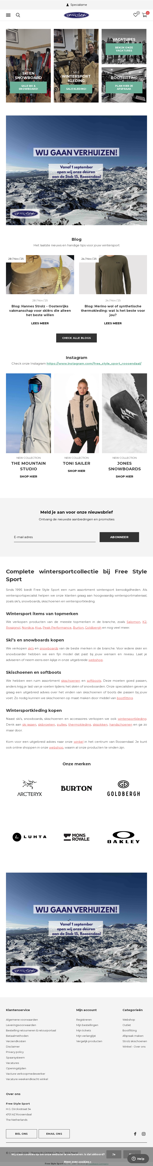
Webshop (129, 1019)
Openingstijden (16, 1068)
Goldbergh (93, 627)
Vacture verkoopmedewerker (25, 1073)
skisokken (100, 724)
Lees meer (40, 323)
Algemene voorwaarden (22, 1019)
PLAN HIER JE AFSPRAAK (124, 87)
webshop (95, 660)
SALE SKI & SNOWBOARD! (28, 87)
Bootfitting (130, 1030)
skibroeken (46, 724)
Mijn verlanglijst (86, 1035)
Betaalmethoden (17, 1035)
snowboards (49, 648)
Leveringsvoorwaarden (21, 1025)
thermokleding (79, 724)
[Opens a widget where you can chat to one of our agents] (138, 1159)
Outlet (127, 1025)
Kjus (38, 627)
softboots (94, 681)
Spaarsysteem (15, 1057)
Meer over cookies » (77, 1161)
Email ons (54, 1133)
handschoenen (120, 724)
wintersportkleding (132, 719)
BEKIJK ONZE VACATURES (124, 49)
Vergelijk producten (89, 1041)
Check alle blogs (76, 337)
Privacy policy (15, 1052)
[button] (9, 15)
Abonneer (119, 537)
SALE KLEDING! (76, 88)
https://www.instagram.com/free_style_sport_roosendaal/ (94, 363)
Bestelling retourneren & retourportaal (31, 1030)
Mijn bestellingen (87, 1025)
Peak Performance (57, 627)
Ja (113, 1154)
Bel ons (21, 1133)
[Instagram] (143, 1134)
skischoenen (70, 681)
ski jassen (29, 724)
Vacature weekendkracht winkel (27, 1079)
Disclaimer (13, 1046)
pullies (62, 724)
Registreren (84, 1019)
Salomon (133, 622)
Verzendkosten (16, 1041)
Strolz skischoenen (135, 1041)
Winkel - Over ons (134, 1046)
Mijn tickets (83, 1030)
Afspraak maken (133, 1035)
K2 (144, 622)
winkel (78, 742)
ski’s (31, 648)
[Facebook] (135, 1134)
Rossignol (13, 627)
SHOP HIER (28, 476)
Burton (78, 627)
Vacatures (12, 1062)
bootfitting (125, 698)
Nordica (28, 627)
